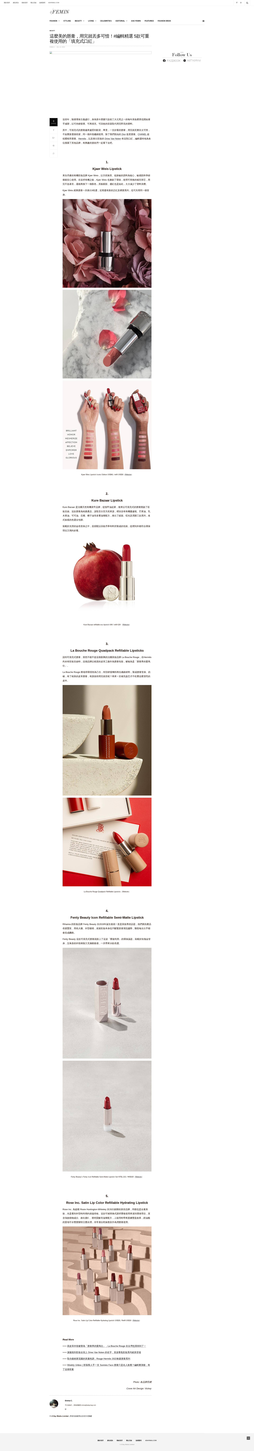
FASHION (53, 21)
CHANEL (142, 134)
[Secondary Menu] (202, 21)
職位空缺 (33, 2)
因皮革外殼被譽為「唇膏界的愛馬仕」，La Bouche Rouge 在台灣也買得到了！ (106, 1346)
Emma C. (52, 47)
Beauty (52, 30)
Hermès (82, 138)
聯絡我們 (25, 2)
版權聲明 (42, 2)
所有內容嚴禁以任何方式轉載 (80, 1416)
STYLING (67, 21)
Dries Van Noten (113, 138)
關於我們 (7, 2)
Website (128, 475)
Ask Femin (136, 21)
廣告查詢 (16, 2)
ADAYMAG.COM (53, 2)
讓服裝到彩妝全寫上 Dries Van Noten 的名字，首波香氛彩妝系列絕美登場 (104, 1352)
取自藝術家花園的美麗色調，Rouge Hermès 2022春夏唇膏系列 (98, 1358)
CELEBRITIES (106, 21)
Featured (149, 21)
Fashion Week (164, 21)
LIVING (91, 21)
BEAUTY (78, 21)
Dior (123, 134)
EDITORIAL (120, 21)
